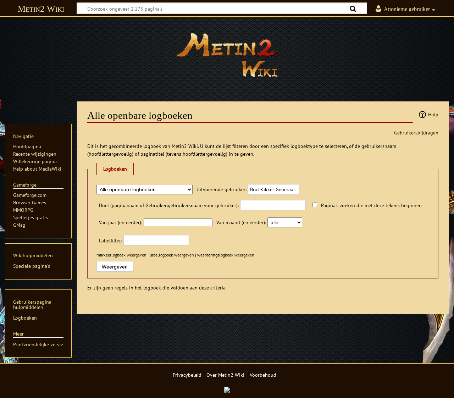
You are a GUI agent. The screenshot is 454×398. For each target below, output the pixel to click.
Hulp (433, 114)
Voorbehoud (263, 374)
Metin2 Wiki (41, 8)
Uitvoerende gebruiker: (221, 189)
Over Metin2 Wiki (225, 374)
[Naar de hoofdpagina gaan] (227, 55)
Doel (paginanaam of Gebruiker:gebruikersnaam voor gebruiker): (169, 205)
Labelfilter (110, 240)
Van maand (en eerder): (241, 222)
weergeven (136, 255)
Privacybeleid (187, 374)
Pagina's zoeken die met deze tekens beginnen (371, 205)
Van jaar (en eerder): (120, 222)
